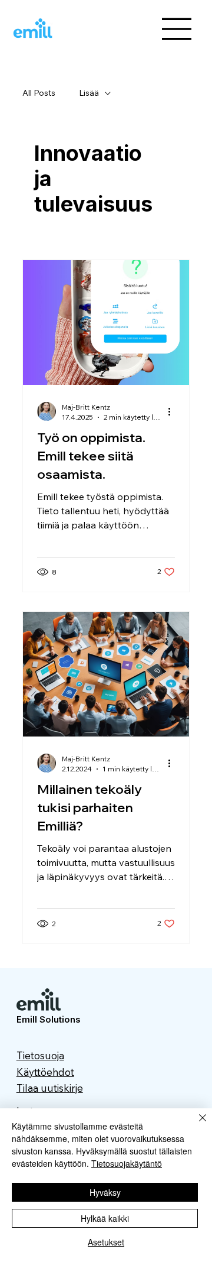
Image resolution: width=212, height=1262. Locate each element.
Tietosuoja (40, 1055)
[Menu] (177, 29)
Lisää (89, 92)
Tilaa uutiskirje (49, 1088)
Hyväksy (105, 1192)
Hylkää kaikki (105, 1218)
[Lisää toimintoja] (173, 411)
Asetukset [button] (106, 1242)
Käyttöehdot (45, 1072)
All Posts (38, 92)
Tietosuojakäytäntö (126, 1163)
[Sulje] (195, 1125)
